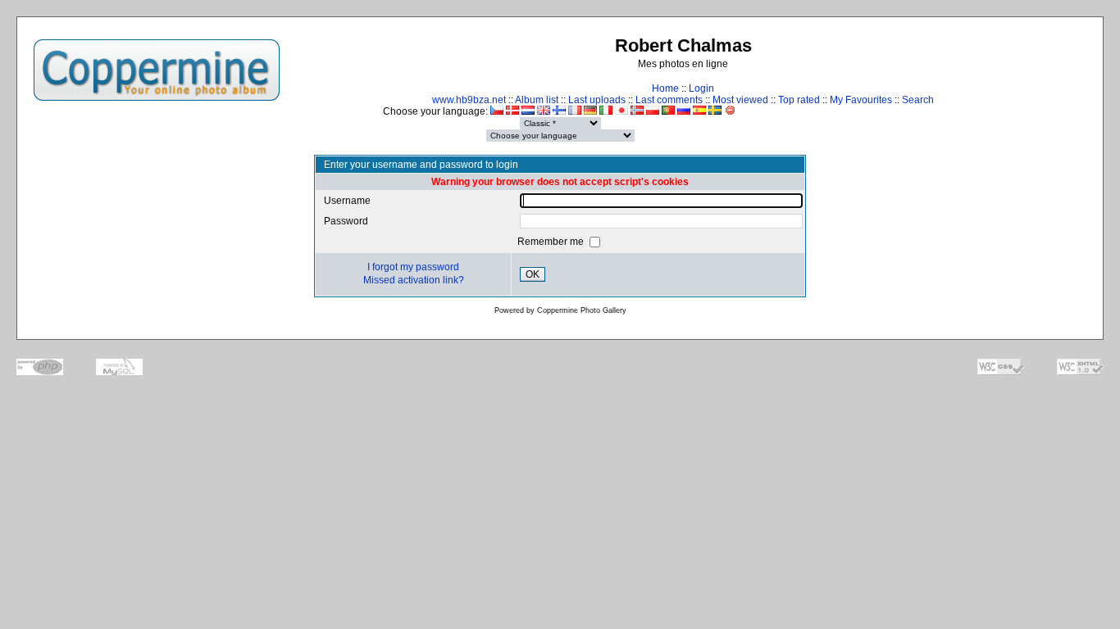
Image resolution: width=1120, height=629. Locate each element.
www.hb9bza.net (469, 100)
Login (701, 88)
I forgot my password (413, 267)
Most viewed (740, 100)
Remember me (551, 241)
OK (533, 274)
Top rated (799, 100)
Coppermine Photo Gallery (581, 310)
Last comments (669, 100)
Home (665, 88)
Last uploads (597, 100)
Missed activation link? (413, 280)
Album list (536, 100)
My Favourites (861, 100)
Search (918, 100)
